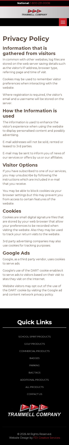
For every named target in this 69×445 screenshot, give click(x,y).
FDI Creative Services (46, 437)
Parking (34, 365)
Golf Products (34, 343)
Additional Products (34, 379)
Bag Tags (35, 372)
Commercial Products (34, 351)
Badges (35, 358)
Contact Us (34, 394)
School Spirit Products (34, 336)
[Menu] (63, 22)
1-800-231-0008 (40, 3)
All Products (34, 387)
